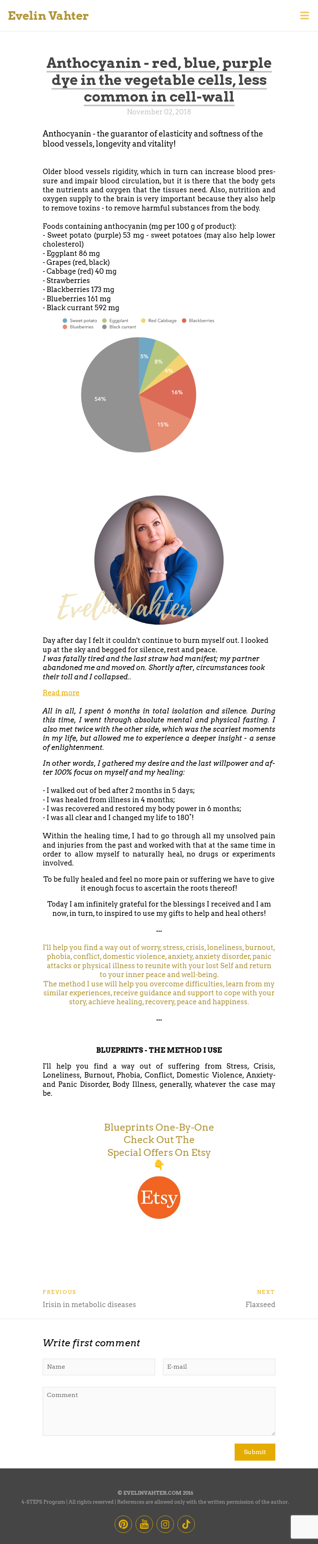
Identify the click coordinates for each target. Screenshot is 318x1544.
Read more (61, 693)
